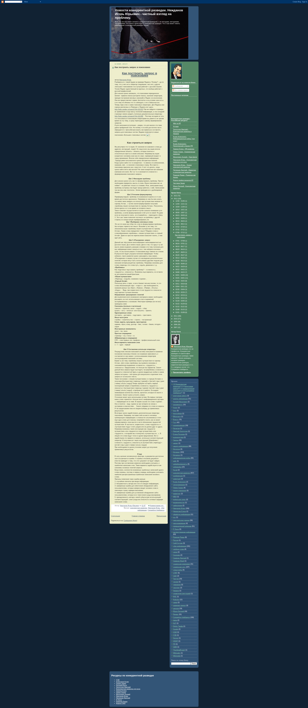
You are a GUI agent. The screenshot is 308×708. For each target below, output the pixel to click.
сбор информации (179, 546)
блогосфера (177, 413)
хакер (175, 602)
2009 (176, 322)
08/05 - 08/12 (180, 224)
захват (175, 443)
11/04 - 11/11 (180, 204)
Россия (175, 540)
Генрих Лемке (121, 683)
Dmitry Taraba (178, 626)
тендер (175, 582)
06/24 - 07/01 (180, 243)
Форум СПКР (121, 703)
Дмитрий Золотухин (180, 431)
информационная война (181, 458)
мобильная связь (179, 499)
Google (175, 629)
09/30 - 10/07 (180, 212)
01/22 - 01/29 (180, 304)
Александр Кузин (122, 682)
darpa (175, 620)
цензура (176, 608)
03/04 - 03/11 (180, 286)
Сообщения (178, 86)
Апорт (175, 408)
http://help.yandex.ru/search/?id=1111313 (129, 109)
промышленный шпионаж (182, 526)
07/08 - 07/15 (180, 232)
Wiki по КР (177, 123)
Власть (175, 419)
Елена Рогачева (179, 434)
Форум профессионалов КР (183, 180)
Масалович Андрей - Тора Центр (185, 157)
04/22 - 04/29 (180, 266)
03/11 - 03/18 (180, 284)
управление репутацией (181, 593)
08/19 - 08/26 (180, 221)
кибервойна (177, 467)
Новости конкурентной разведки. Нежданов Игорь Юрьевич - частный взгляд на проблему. (149, 13)
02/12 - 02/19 (180, 295)
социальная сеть (179, 567)
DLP (174, 623)
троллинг (176, 588)
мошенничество (179, 502)
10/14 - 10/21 (180, 210)
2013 (176, 196)
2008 (176, 324)
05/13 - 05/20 (180, 258)
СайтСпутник (178, 543)
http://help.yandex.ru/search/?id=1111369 (129, 116)
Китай (175, 470)
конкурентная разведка (138, 508)
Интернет (176, 452)
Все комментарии (180, 90)
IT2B (174, 635)
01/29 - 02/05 (180, 301)
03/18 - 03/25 (180, 281)
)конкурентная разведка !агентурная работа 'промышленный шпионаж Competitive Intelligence (183, 389)
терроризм (177, 585)
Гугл (174, 422)
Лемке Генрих (178, 488)
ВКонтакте (177, 416)
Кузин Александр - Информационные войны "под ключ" (184, 139)
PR (174, 644)
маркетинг (176, 494)
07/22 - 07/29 (180, 227)
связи (175, 552)
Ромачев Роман (178, 537)
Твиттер (176, 579)
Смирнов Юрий (178, 561)
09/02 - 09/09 (180, 218)
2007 (176, 327)
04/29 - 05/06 (180, 264)
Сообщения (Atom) (130, 520)
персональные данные (181, 520)
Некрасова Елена (179, 511)
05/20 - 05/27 (180, 255)
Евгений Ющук (121, 685)
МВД (175, 497)
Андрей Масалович (180, 402)
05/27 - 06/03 (180, 252)
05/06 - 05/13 (180, 261)
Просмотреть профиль (182, 372)
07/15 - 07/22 (180, 230)
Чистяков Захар (179, 183)
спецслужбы (177, 570)
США (175, 576)
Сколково (176, 555)
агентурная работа (180, 396)
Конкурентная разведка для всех (128, 689)
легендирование (179, 485)
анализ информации (180, 399)
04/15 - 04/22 (180, 269)
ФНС (174, 596)
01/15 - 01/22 (180, 307)
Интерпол (176, 455)
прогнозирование (179, 523)
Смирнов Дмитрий (179, 558)
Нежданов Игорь (125, 80)
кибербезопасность (180, 464)
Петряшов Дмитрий (123, 698)
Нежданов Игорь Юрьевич (183, 346)
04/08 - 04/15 (180, 272)
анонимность (178, 405)
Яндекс (175, 614)
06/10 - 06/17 (180, 246)
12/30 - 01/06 (180, 201)
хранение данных (179, 605)
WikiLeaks (176, 653)
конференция (178, 476)
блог (174, 411)
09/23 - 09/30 (180, 215)
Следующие (115, 516)
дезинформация (179, 425)
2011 (176, 316)
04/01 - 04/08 (180, 275)
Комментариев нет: (157, 506)
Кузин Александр (179, 482)
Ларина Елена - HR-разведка (183, 149)
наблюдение (177, 505)
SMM (175, 647)
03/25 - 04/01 (180, 278)
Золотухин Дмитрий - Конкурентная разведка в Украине (182, 132)
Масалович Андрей (123, 694)
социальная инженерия (181, 564)
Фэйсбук (176, 599)
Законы (175, 440)
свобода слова (178, 549)
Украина (176, 591)
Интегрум (176, 449)
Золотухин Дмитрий (123, 687)
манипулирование (179, 491)
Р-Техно (176, 529)
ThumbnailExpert (179, 650)
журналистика (178, 437)
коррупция (177, 479)
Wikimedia (176, 656)
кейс (174, 461)
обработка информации (181, 514)
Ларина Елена (121, 691)
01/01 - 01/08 (180, 312)
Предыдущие (161, 516)
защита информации (180, 446)
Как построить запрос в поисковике (132, 67)
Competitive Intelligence (156, 510)
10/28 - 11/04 (180, 207)
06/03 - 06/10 (180, 249)
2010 (176, 319)
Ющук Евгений (178, 611)
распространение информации (184, 532)
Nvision (175, 638)
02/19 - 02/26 (180, 292)
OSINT (175, 641)
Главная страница (138, 516)
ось (174, 517)
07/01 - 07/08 (180, 241)
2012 (176, 199)
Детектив (176, 428)
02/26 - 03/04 (180, 289)
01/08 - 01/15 (180, 309)
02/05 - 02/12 (180, 298)
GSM (175, 632)
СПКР (175, 573)
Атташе (176, 126)
